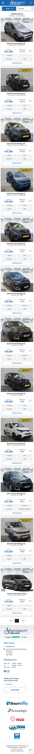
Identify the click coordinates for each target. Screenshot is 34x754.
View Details (17, 63)
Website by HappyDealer (17, 751)
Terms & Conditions (17, 749)
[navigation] (3, 3)
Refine (8, 8)
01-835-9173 (10, 646)
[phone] (31, 3)
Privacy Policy (22, 747)
